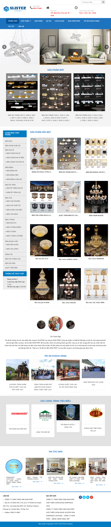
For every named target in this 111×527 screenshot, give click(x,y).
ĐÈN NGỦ (8, 141)
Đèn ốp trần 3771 (42, 259)
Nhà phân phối (74, 21)
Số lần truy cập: (13, 286)
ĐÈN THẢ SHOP (12, 214)
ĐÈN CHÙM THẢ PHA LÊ (15, 162)
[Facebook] (80, 494)
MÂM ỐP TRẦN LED (14, 192)
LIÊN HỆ (21, 26)
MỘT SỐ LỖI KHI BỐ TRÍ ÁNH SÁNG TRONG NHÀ (34, 476)
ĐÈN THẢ (8, 198)
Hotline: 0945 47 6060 (12, 510)
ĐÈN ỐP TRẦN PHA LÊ (15, 188)
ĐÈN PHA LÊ (9, 150)
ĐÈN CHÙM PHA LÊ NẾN (15, 157)
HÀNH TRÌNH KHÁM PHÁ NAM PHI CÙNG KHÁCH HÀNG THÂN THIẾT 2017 (43, 384)
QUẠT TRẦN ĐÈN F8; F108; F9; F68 (72, 215)
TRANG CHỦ (12, 21)
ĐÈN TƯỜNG (10, 219)
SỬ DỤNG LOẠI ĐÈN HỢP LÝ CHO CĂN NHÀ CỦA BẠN (55, 476)
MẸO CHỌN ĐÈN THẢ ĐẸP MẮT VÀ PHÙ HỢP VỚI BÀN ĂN (76, 477)
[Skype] (88, 494)
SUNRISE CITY (93, 425)
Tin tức (11, 26)
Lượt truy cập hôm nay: (16, 282)
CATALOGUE (59, 21)
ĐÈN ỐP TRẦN (10, 185)
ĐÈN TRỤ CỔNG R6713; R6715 (43, 215)
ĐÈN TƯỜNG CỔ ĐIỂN (15, 236)
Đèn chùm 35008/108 (96, 259)
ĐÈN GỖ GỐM (10, 263)
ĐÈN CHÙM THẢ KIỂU (14, 210)
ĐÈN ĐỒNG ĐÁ (12, 171)
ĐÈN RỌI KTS (11, 223)
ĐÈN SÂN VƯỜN (12, 244)
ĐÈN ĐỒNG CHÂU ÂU (14, 179)
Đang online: (12, 279)
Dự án (48, 21)
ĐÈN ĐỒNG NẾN (12, 175)
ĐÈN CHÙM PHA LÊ (13, 153)
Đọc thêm (15, 479)
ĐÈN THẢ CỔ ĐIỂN (13, 201)
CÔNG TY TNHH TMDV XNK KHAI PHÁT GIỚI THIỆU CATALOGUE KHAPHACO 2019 (60, 500)
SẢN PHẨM (38, 21)
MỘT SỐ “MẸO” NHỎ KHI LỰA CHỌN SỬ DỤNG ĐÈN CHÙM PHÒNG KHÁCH (97, 477)
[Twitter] (84, 494)
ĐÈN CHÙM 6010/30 (96, 215)
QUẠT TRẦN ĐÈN (11, 268)
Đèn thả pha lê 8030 (42, 302)
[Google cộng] (91, 494)
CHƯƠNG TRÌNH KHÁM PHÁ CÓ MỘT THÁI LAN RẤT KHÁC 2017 (17, 384)
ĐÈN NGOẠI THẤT (11, 241)
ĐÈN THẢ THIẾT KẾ (13, 205)
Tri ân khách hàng (92, 21)
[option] (22, 99)
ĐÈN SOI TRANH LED (12, 259)
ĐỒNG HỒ (8, 254)
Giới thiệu (25, 21)
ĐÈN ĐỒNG (9, 167)
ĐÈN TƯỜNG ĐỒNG (14, 227)
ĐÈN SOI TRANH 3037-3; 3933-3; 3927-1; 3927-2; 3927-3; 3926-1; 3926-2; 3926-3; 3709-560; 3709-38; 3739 (22, 117)
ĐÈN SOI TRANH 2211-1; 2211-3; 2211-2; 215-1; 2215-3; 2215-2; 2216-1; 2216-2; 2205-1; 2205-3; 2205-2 (89, 117)
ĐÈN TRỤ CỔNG (12, 249)
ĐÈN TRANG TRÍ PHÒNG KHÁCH (13, 475)
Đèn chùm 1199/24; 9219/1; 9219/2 (71, 259)
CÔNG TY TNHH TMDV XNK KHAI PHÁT (19, 497)
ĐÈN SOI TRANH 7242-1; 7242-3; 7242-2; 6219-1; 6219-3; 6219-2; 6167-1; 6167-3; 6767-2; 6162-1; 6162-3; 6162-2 (55, 117)
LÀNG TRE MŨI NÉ (17, 429)
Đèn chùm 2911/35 (69, 302)
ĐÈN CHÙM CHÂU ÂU (12, 145)
